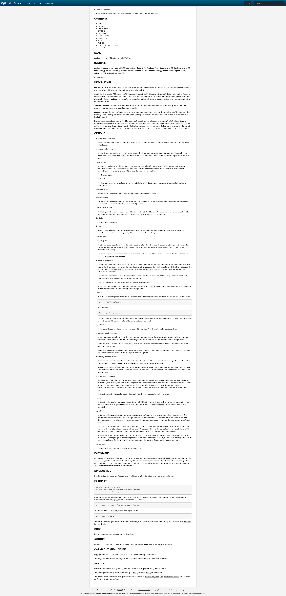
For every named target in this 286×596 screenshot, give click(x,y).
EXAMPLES (102, 38)
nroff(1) (120, 568)
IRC (166, 593)
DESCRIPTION (103, 28)
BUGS (100, 40)
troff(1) (157, 568)
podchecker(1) (182, 230)
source (104, 9)
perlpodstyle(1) (148, 568)
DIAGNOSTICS (103, 35)
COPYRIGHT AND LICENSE (108, 45)
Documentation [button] (46, 3)
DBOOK (120, 590)
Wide (248, 3)
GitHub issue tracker (144, 590)
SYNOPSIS (102, 26)
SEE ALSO (102, 48)
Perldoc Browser (13, 3)
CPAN (108, 9)
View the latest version (152, 13)
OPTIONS (101, 31)
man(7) (163, 568)
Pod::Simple (132, 476)
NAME (100, 23)
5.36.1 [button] (27, 3)
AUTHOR (101, 43)
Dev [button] (34, 3)
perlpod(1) (161, 440)
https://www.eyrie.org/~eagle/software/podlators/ (162, 576)
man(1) (114, 568)
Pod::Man (125, 108)
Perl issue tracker (149, 593)
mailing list (160, 593)
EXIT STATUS (103, 33)
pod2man (97, 9)
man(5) (135, 572)
